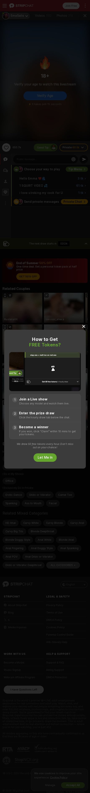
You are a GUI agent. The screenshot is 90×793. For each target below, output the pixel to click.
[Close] (83, 326)
